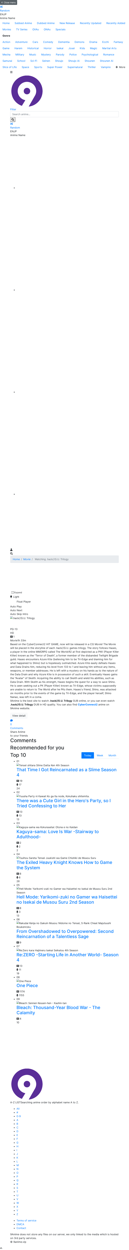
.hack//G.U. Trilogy (32, 623)
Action (6, 42)
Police (73, 54)
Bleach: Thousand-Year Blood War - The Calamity (58, 1010)
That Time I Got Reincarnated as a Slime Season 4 (67, 772)
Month (112, 755)
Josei (71, 48)
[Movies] (68, 289)
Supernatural (75, 67)
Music (32, 54)
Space (25, 67)
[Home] (68, 187)
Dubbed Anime (46, 23)
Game (6, 48)
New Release (67, 23)
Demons (79, 42)
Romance (108, 54)
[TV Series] (68, 391)
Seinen (46, 60)
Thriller (92, 67)
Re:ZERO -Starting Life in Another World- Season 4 (68, 957)
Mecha (6, 54)
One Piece (27, 985)
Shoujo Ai (74, 60)
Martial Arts (109, 48)
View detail (18, 715)
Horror (48, 48)
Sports (38, 67)
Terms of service (26, 1220)
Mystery (46, 54)
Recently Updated (90, 23)
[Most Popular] (68, 494)
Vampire (106, 67)
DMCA (20, 1224)
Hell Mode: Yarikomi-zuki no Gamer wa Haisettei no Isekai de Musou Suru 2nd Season (67, 899)
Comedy (48, 42)
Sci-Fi (33, 60)
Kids (82, 48)
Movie (27, 559)
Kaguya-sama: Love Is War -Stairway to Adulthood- (58, 834)
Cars (35, 42)
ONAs (47, 29)
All (18, 1108)
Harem (18, 48)
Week (100, 755)
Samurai (7, 60)
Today (87, 755)
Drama (93, 42)
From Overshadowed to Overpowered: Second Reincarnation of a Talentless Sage (65, 934)
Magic (93, 48)
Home (6, 23)
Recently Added (115, 23)
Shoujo (59, 60)
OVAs (35, 29)
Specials (60, 29)
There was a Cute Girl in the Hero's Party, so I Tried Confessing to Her (64, 803)
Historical (33, 48)
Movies (7, 29)
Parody (60, 54)
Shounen (90, 60)
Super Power (54, 67)
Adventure (21, 42)
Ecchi (105, 42)
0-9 (19, 1116)
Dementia (64, 42)
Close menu (10, 2)
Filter (13, 109)
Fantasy (118, 42)
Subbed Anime (23, 23)
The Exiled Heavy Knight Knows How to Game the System (64, 865)
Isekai (60, 48)
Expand (18, 592)
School (21, 60)
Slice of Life (10, 67)
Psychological (90, 54)
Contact (21, 1228)
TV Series (21, 29)
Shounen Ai (106, 60)
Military (19, 54)
